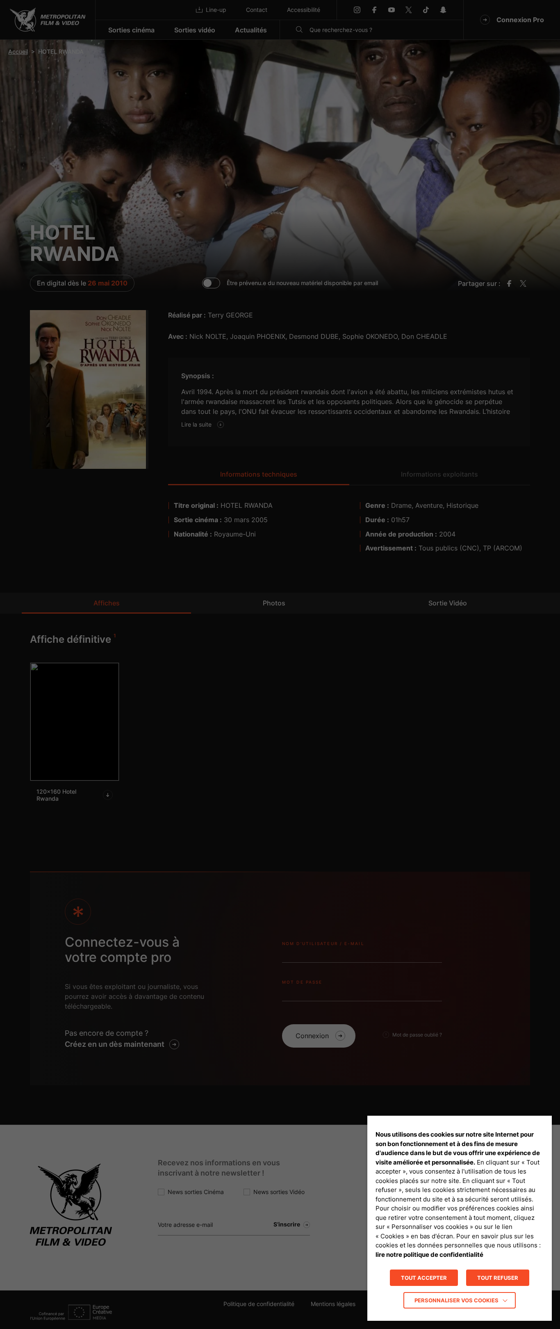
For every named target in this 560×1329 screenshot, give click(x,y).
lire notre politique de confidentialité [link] (429, 1254)
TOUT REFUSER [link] (497, 1277)
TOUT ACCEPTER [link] (424, 1277)
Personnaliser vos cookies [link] (456, 1300)
